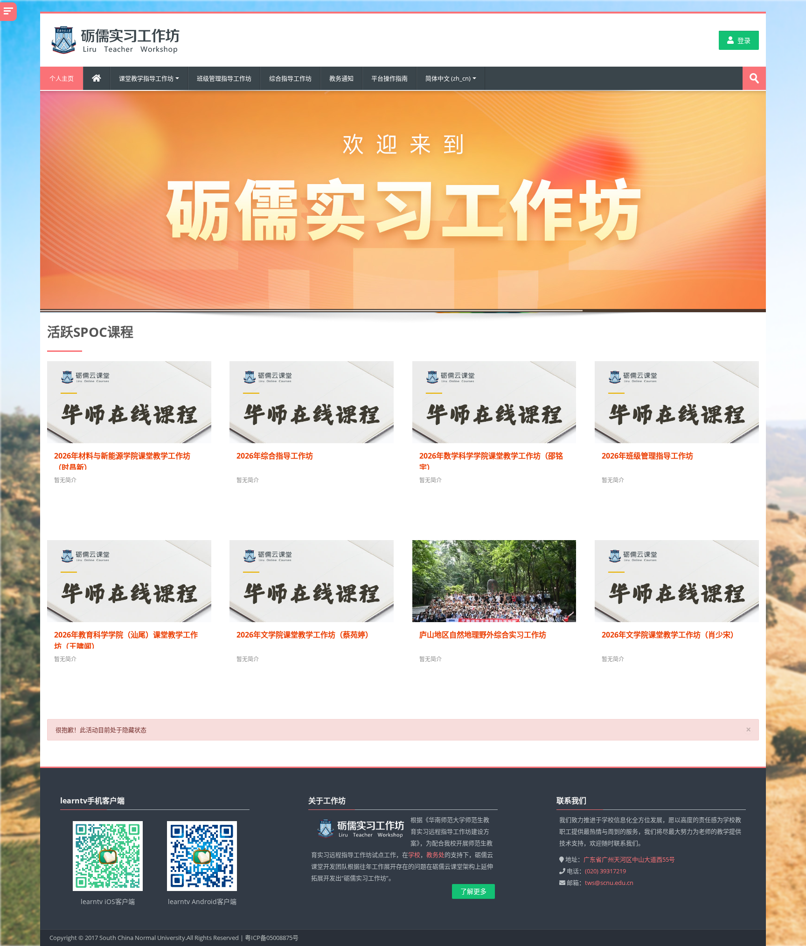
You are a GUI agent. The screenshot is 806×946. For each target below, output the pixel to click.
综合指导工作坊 (290, 78)
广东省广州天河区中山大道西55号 (629, 859)
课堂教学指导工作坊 (146, 78)
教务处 (435, 854)
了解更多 (473, 891)
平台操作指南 (389, 78)
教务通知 (341, 78)
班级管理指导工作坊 (224, 78)
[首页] (116, 39)
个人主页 (61, 78)
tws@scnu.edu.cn (609, 882)
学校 (414, 854)
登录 (743, 40)
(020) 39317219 (605, 871)
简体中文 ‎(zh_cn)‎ (448, 78)
